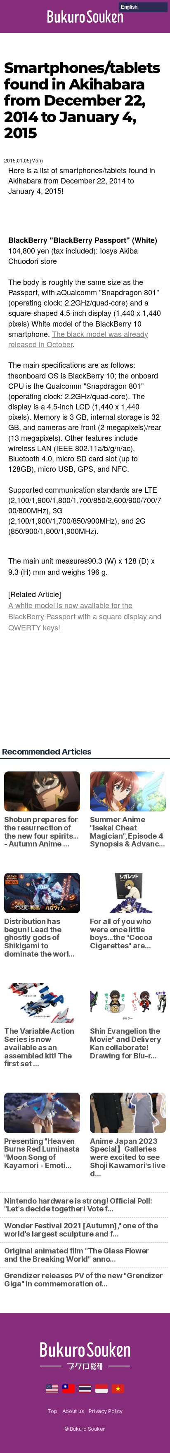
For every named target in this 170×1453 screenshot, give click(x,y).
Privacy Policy (105, 1411)
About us (73, 1411)
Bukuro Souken (85, 16)
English (129, 7)
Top (52, 1411)
